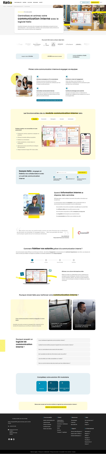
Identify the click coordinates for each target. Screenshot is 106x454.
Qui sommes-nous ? (89, 420)
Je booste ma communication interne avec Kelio (49, 100)
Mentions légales (34, 451)
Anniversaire (70, 119)
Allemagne (87, 431)
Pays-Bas (87, 439)
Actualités (35, 119)
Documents (43, 119)
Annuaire (62, 119)
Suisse (86, 444)
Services (59, 430)
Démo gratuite (82, 172)
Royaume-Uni (88, 442)
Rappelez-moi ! (95, 2)
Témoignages (74, 420)
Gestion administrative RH (49, 420)
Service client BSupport (76, 431)
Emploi (86, 424)
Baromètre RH (74, 424)
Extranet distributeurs (75, 435)
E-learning (73, 422)
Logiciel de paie (46, 422)
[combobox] (101, 2)
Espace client (85, 2)
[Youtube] (14, 439)
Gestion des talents (47, 428)
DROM (86, 435)
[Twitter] (11, 439)
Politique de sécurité (54, 451)
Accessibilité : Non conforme (65, 451)
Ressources (35, 2)
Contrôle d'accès (46, 426)
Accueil (4, 6)
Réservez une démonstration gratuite (56, 407)
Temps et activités (47, 424)
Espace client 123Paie (75, 433)
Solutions (30, 2)
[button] (29, 314)
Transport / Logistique (62, 432)
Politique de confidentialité (43, 451)
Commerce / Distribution (62, 424)
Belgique (87, 433)
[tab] (63, 340)
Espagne (87, 437)
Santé (58, 428)
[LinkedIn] (9, 439)
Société (40, 2)
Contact (86, 422)
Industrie (59, 426)
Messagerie (53, 119)
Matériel (24, 2)
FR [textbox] (100, 2)
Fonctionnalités (17, 2)
